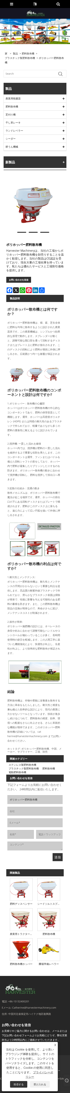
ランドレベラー (14, 130)
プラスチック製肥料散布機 (20, 58)
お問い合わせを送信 (18, 279)
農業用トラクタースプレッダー (22, 934)
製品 (15, 53)
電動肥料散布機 (17, 772)
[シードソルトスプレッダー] (48, 889)
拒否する (19, 1084)
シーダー (11, 138)
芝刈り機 (11, 114)
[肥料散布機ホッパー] (21, 949)
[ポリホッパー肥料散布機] (33, 203)
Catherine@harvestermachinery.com (34, 1007)
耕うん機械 (12, 146)
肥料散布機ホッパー (21, 964)
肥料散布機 (28, 53)
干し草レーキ (13, 122)
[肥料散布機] (48, 919)
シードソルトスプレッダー (49, 903)
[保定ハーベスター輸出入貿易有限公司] (35, 13)
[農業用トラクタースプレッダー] (21, 919)
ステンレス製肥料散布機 (22, 764)
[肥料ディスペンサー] (21, 889)
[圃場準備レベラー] (48, 949)
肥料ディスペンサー (21, 903)
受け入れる (40, 1084)
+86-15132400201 (18, 1001)
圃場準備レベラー (49, 964)
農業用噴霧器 (13, 98)
